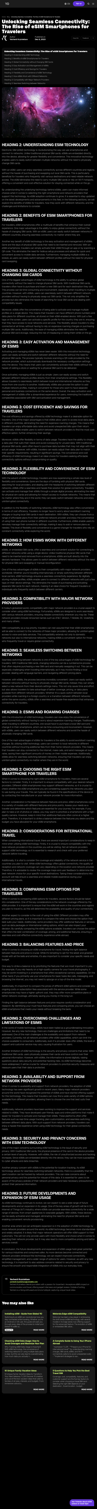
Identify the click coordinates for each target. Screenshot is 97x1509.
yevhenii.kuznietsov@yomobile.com (24, 1282)
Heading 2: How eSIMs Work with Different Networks (25, 76)
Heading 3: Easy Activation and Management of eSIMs (26, 65)
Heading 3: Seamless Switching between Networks (24, 83)
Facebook (86, 38)
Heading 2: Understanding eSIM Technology (22, 55)
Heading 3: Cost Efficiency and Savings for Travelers (25, 69)
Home (4, 17)
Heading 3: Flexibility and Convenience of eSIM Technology (28, 73)
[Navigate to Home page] (7, 4)
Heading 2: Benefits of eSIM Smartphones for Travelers (26, 58)
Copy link (76, 38)
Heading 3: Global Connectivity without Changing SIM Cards (28, 62)
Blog (8, 17)
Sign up (79, 4)
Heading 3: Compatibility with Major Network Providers (26, 80)
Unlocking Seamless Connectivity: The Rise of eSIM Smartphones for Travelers (35, 17)
